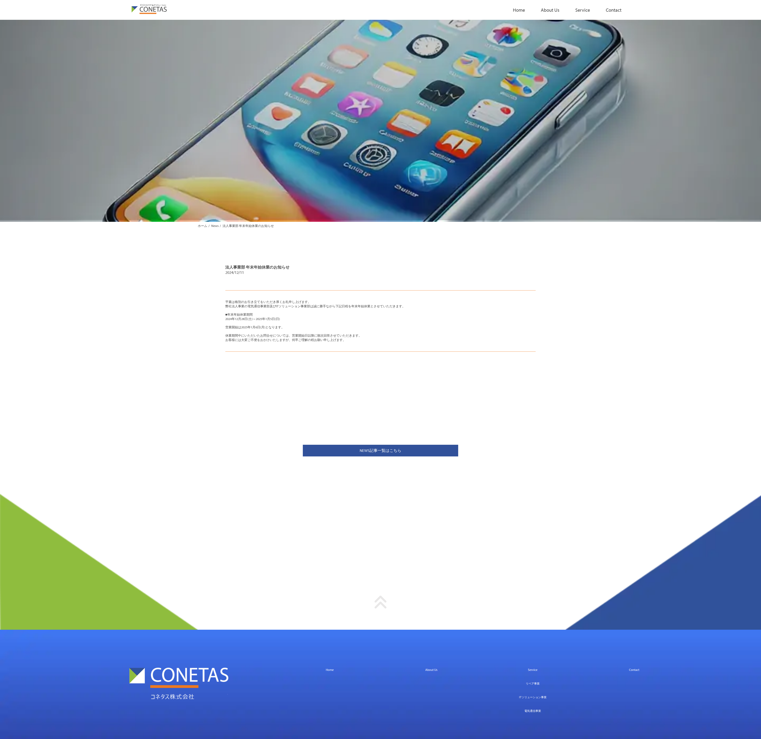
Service (582, 10)
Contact (613, 10)
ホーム (202, 226)
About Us (550, 10)
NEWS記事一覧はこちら (380, 450)
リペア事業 (533, 683)
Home (519, 10)
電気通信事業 (532, 710)
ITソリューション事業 (533, 697)
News (215, 226)
